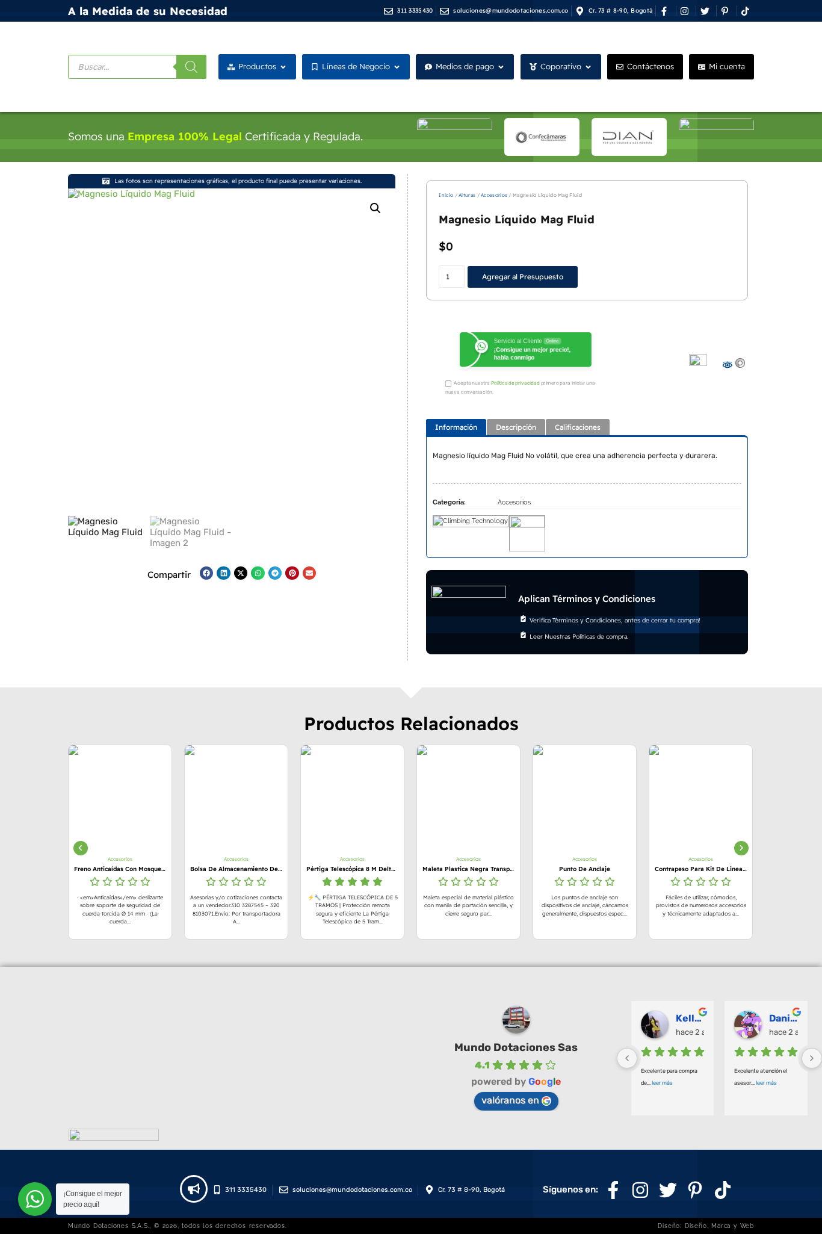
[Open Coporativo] (588, 67)
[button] (375, 208)
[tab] (456, 427)
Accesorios (494, 195)
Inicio (446, 195)
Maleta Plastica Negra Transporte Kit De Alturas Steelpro (418, 869)
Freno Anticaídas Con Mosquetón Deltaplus (69, 869)
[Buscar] (191, 67)
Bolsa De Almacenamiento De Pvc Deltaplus (186, 869)
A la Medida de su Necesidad (147, 11)
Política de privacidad (515, 383)
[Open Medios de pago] (501, 67)
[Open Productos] (283, 67)
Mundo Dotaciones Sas (516, 1047)
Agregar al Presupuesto (522, 276)
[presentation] (80, 848)
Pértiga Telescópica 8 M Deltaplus (302, 869)
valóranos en (510, 1100)
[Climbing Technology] (470, 530)
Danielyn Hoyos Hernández (783, 1018)
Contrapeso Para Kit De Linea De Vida (650, 869)
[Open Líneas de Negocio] (397, 67)
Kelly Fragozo (690, 1018)
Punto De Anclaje (534, 869)
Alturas (467, 195)
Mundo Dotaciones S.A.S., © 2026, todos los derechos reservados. (177, 1226)
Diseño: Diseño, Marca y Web (706, 1226)
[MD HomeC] (527, 530)
